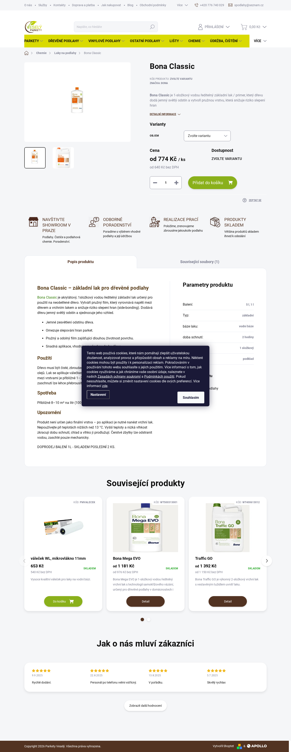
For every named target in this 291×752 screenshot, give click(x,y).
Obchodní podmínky (153, 5)
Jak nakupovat (111, 5)
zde (104, 386)
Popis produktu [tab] (81, 261)
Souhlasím (191, 398)
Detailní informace (163, 114)
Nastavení (98, 395)
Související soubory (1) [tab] (199, 261)
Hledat (152, 26)
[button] (142, 619)
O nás (28, 5)
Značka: (159, 83)
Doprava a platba (83, 5)
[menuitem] (34, 41)
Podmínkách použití (159, 377)
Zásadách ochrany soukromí (119, 377)
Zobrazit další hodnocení (145, 705)
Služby (42, 5)
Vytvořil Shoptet (223, 746)
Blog (130, 5)
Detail (145, 601)
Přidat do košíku (208, 182)
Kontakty (59, 5)
